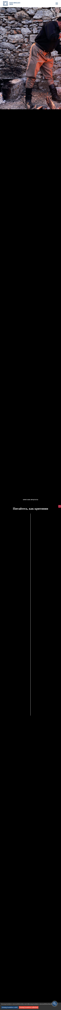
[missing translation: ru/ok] (10, 1007)
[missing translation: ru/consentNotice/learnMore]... (42, 1004)
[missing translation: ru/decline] (28, 1007)
